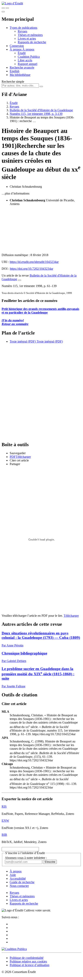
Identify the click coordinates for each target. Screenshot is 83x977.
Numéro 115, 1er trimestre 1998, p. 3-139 (36, 113)
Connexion (17, 45)
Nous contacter (19, 885)
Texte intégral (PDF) (23, 341)
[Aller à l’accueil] (12, 3)
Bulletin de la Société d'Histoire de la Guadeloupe (41, 110)
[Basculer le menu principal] (3, 11)
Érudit (22, 53)
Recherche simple (13, 81)
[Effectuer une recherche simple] (3, 8)
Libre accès (25, 60)
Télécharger (71, 615)
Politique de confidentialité (27, 957)
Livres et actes (27, 38)
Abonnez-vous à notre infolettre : (26, 858)
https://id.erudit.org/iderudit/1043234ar (34, 262)
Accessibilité (18, 878)
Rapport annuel (27, 64)
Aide (13, 875)
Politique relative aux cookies (28, 961)
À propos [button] (16, 49)
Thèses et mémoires (30, 35)
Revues (22, 31)
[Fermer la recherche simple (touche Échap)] (7, 8)
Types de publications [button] (23, 27)
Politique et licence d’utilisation (29, 965)
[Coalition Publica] (14, 949)
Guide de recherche (22, 882)
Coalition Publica (29, 56)
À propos (28, 49)
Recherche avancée (22, 67)
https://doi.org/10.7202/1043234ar (31, 268)
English (14, 71)
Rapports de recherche (32, 42)
